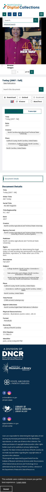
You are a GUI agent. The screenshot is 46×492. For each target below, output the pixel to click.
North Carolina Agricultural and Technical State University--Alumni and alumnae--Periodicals (23, 278)
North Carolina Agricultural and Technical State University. (23, 133)
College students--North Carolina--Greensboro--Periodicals (23, 269)
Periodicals (8, 321)
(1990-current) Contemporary (14, 300)
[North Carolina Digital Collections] (21, 6)
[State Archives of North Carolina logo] (16, 382)
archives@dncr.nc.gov (9, 398)
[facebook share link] (4, 393)
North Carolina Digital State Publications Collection (21, 307)
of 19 (27, 72)
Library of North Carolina (12, 328)
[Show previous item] (14, 72)
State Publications (9, 83)
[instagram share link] (9, 393)
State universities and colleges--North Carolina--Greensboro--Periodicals (23, 274)
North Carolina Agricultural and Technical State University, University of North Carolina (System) (23, 233)
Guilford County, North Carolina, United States (21, 141)
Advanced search (9, 24)
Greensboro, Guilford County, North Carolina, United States (23, 144)
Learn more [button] (21, 482)
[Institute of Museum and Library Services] (16, 368)
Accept (6, 489)
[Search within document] (41, 89)
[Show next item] (32, 72)
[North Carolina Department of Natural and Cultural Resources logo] (12, 354)
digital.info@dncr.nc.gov (10, 423)
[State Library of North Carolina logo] (16, 409)
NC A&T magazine (10, 206)
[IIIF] (12, 101)
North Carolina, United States (16, 148)
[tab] (14, 111)
